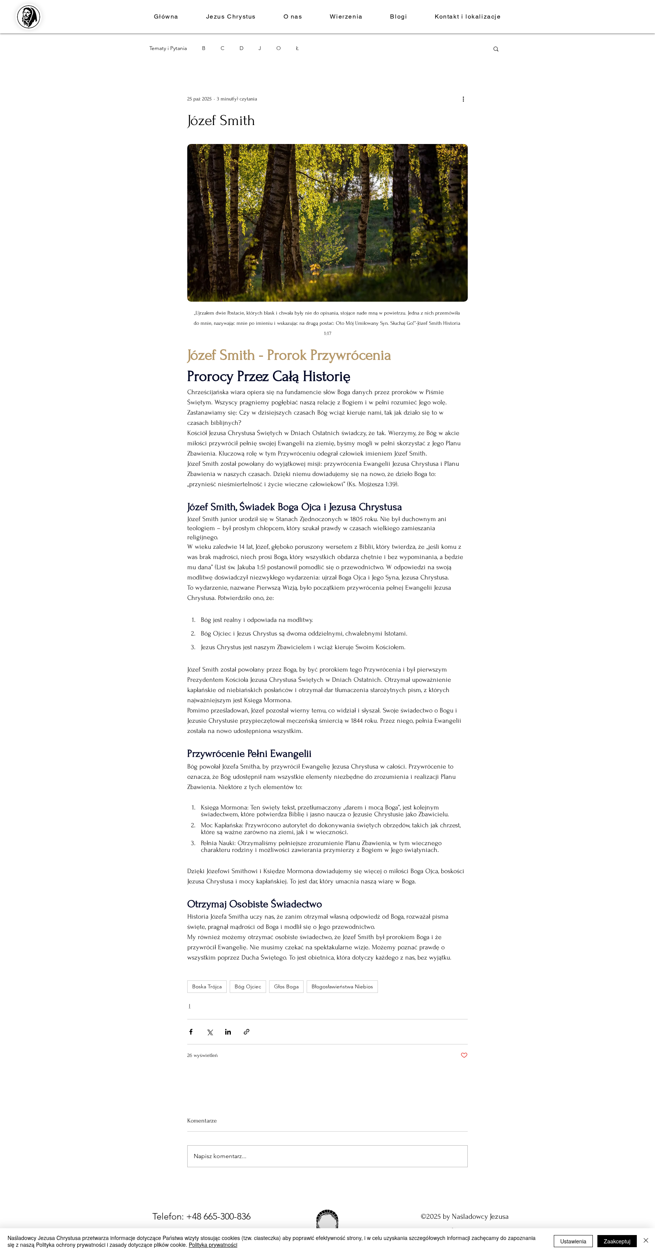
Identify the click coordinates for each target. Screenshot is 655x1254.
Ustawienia (573, 1241)
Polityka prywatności (213, 1244)
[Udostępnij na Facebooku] (190, 1031)
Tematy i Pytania (168, 48)
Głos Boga (286, 986)
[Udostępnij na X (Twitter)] (209, 1031)
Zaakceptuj (617, 1241)
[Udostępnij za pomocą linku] (246, 1031)
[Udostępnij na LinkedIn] (228, 1031)
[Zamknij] (645, 1241)
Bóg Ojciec (248, 986)
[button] (293, 16)
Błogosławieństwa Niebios (342, 986)
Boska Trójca (207, 986)
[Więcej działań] (463, 98)
